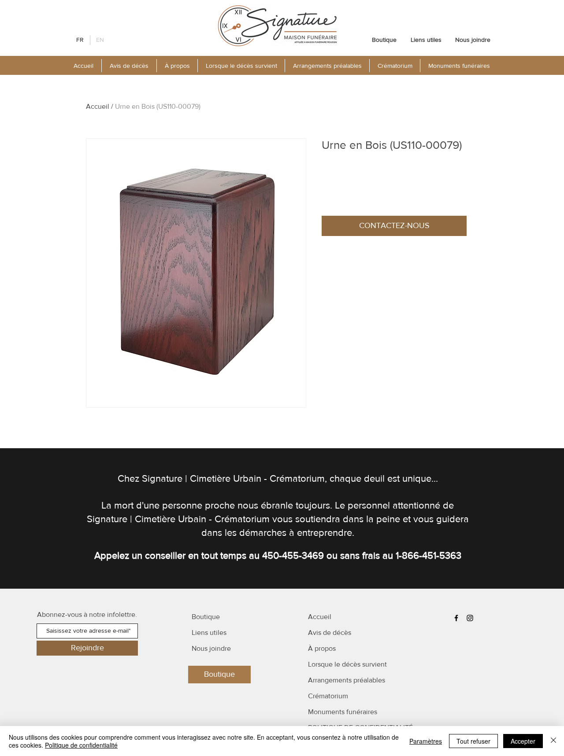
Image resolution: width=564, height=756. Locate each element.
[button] (176, 65)
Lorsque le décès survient (347, 664)
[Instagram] (470, 618)
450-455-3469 (293, 555)
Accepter (523, 741)
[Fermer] (553, 741)
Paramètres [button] (425, 741)
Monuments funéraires (342, 711)
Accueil (97, 106)
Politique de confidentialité (81, 745)
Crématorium (328, 696)
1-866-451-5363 (428, 555)
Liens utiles (209, 632)
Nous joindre (211, 648)
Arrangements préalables (346, 680)
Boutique (206, 616)
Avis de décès (329, 632)
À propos (322, 648)
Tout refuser (473, 741)
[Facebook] (456, 618)
